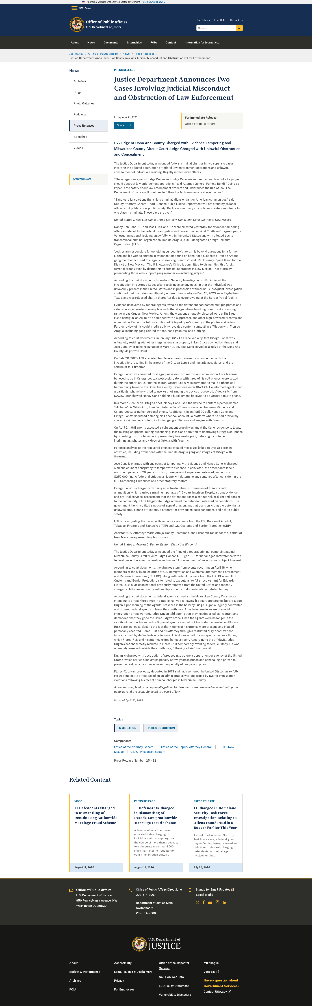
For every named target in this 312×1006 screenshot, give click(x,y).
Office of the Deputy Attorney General (187, 747)
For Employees (124, 989)
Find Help (220, 20)
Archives (75, 980)
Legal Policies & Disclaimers (133, 972)
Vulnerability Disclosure (175, 994)
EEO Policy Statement (174, 986)
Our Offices (203, 20)
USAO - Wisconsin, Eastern (147, 751)
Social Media (204, 895)
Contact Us (236, 20)
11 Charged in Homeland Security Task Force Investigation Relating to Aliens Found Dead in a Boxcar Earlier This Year (215, 818)
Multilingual (212, 963)
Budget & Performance (84, 972)
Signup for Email (213, 889)
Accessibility (123, 963)
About (73, 963)
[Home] (98, 31)
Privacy (119, 980)
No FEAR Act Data (171, 977)
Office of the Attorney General (134, 747)
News (74, 71)
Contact (215, 991)
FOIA (72, 989)
